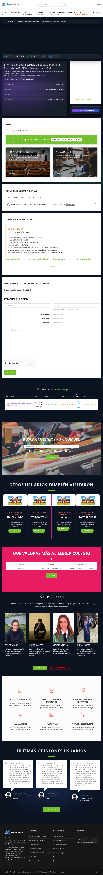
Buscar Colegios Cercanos (83, 100)
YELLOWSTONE (39, 517)
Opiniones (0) (54, 57)
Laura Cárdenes (85, 645)
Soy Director (51, 266)
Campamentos (15, 12)
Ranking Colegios (59, 853)
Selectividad (68, 404)
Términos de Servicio (57, 872)
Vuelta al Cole (91, 404)
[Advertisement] (51, 39)
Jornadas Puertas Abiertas (37, 836)
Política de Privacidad (39, 872)
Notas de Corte (78, 406)
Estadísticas (51, 724)
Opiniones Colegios (59, 857)
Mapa (44, 57)
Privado (59, 451)
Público (33, 451)
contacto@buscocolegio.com (86, 842)
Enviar (11, 372)
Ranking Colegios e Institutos (51, 700)
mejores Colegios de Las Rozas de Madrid (66, 140)
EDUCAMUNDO (15, 517)
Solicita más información (86, 110)
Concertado (46, 451)
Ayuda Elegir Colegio (64, 12)
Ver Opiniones (52, 809)
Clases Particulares (27, 13)
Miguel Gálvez (36, 645)
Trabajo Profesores (41, 13)
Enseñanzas (9, 57)
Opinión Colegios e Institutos (82, 700)
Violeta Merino (60, 645)
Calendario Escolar (28, 79)
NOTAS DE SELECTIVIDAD (21, 151)
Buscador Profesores (60, 845)
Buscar (4, 12)
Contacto (96, 12)
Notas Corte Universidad (37, 853)
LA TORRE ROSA (87, 517)
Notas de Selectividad (83, 724)
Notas (52, 12)
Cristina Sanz (11, 645)
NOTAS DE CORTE (64, 151)
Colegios (79, 13)
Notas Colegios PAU (35, 849)
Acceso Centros (58, 836)
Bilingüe (70, 451)
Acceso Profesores (59, 849)
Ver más (14, 531)
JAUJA (64, 517)
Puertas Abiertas (33, 57)
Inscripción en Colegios (37, 840)
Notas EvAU (20, 57)
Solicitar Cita (70, 204)
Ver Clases (41, 668)
